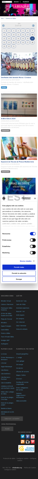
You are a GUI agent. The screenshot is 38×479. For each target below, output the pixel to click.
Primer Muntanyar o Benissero (7, 358)
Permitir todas (19, 267)
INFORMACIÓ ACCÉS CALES (7, 413)
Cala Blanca (4, 370)
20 (27, 38)
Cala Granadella (6, 383)
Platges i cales (6, 349)
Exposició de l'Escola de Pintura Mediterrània (17, 162)
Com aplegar (20, 361)
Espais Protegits (6, 326)
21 (32, 38)
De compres (20, 319)
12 (23, 34)
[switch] (33, 240)
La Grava (4, 354)
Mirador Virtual (6, 301)
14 (32, 34)
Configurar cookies (23, 458)
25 (18, 42)
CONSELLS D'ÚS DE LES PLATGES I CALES (7, 387)
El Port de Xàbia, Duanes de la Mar (6, 314)
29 (4, 46)
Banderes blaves (6, 408)
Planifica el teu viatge (25, 349)
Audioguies (4, 344)
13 (27, 34)
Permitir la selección (19, 273)
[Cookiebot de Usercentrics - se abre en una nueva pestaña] (23, 198)
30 (9, 46)
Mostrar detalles (26, 261)
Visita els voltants (21, 329)
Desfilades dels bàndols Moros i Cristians (16, 78)
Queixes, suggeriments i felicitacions (21, 395)
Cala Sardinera (5, 374)
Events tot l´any (21, 301)
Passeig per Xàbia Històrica (6, 309)
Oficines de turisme (22, 372)
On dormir (19, 368)
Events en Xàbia (11, 18)
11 (18, 34)
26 (23, 42)
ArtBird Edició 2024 (8, 119)
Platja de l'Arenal (6, 319)
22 (4, 42)
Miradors (4, 323)
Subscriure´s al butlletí (12, 419)
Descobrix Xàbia (7, 296)
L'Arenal (3, 363)
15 (4, 38)
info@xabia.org (17, 468)
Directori (19, 379)
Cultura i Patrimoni (7, 304)
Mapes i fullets (21, 375)
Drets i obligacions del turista (22, 389)
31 (13, 46)
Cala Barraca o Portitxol (5, 378)
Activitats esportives (22, 308)
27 (27, 42)
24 (13, 42)
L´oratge (19, 357)
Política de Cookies (30, 468)
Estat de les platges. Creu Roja (7, 398)
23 (9, 42)
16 (9, 38)
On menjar (19, 364)
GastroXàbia (5, 330)
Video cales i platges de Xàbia (7, 393)
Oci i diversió (20, 322)
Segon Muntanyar (6, 367)
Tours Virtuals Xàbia (7, 337)
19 (23, 38)
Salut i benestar (21, 326)
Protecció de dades (9, 458)
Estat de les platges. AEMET (7, 404)
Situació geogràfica (22, 354)
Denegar (19, 279)
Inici (2, 18)
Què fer (19, 296)
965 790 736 (7, 468)
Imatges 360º (5, 340)
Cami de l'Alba (20, 304)
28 (32, 42)
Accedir (7, 429)
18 (18, 38)
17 (13, 38)
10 (13, 34)
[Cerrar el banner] (35, 198)
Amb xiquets (20, 315)
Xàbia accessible (21, 401)
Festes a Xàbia (5, 333)
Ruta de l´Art (20, 311)
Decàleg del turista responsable (22, 383)
